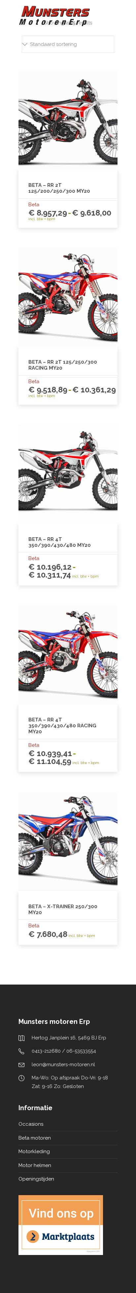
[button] (68, 44)
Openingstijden (36, 1179)
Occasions (30, 1124)
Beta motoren (34, 1138)
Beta (33, 205)
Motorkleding (34, 1151)
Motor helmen (34, 1165)
